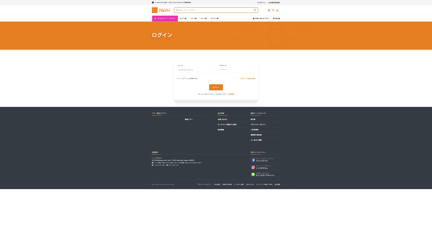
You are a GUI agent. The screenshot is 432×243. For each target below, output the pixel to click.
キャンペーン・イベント (166, 18)
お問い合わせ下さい (262, 18)
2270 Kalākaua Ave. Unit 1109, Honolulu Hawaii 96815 (173, 160)
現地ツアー (189, 119)
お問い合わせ (222, 119)
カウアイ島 (214, 18)
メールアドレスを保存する (188, 78)
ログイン (263, 2)
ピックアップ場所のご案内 (227, 124)
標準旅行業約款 (256, 135)
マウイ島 (203, 18)
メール (180, 65)
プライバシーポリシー (258, 124)
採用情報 (221, 130)
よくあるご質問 (256, 140)
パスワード (223, 65)
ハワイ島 (193, 18)
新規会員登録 (275, 2)
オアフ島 (183, 18)
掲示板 (277, 18)
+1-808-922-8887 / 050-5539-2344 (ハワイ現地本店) (172, 2)
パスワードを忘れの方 (247, 78)
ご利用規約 (255, 130)
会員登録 (231, 94)
